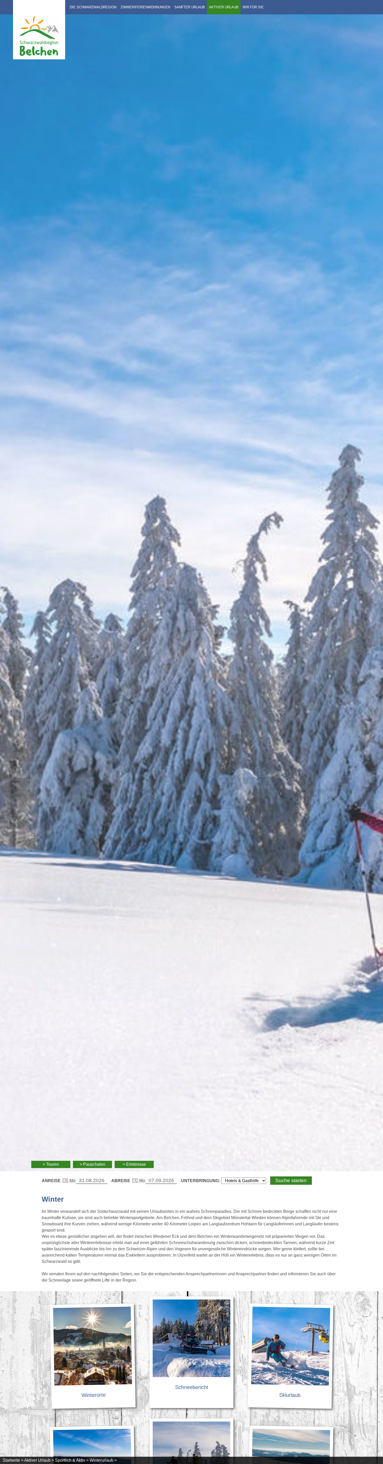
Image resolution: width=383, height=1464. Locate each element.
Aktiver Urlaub (223, 7)
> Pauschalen (92, 1164)
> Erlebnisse (134, 1164)
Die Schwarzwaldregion (93, 7)
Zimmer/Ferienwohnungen (145, 7)
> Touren (51, 1164)
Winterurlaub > (103, 1460)
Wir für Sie (253, 7)
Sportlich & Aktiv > (72, 1460)
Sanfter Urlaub (189, 7)
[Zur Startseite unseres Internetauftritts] (39, 58)
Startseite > (13, 1460)
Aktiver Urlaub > (39, 1460)
